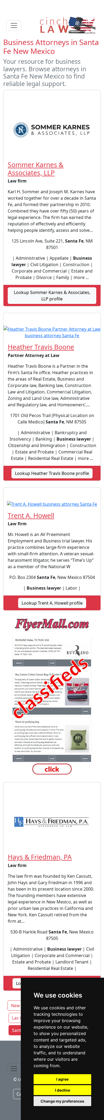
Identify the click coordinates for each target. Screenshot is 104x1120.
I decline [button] (62, 1090)
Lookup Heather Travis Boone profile (52, 473)
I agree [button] (62, 1079)
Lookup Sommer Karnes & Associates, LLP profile (52, 295)
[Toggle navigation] (13, 25)
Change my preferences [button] (62, 1101)
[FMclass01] (52, 697)
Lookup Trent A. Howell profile (52, 603)
